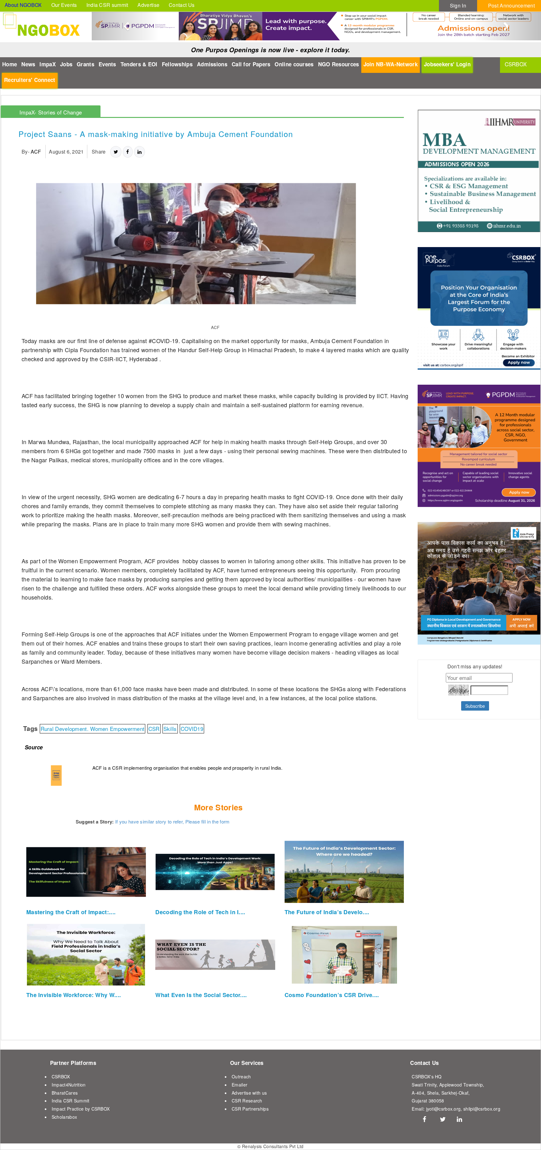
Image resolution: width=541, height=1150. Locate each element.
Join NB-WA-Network (390, 64)
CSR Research (247, 1100)
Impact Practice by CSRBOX (81, 1109)
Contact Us (181, 4)
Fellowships (177, 64)
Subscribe (475, 706)
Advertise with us (249, 1093)
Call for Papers (251, 64)
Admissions (212, 64)
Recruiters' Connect (29, 80)
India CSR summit (107, 4)
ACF (36, 151)
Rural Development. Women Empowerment (93, 728)
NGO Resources (338, 64)
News (28, 64)
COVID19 (192, 728)
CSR (154, 728)
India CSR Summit (71, 1100)
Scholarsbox (64, 1117)
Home (9, 64)
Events (107, 64)
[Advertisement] (457, 878)
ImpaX (47, 64)
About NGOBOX (23, 4)
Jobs (66, 64)
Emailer (239, 1085)
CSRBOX (61, 1076)
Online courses (294, 64)
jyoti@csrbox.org (443, 1109)
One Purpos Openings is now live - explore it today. (270, 49)
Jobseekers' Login (447, 64)
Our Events (64, 4)
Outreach (241, 1076)
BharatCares (65, 1093)
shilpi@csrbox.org (481, 1109)
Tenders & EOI (139, 64)
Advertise (148, 4)
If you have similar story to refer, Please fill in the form (172, 821)
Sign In (458, 5)
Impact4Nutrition (69, 1085)
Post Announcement (511, 5)
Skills (170, 728)
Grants (85, 64)
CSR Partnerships (250, 1109)
